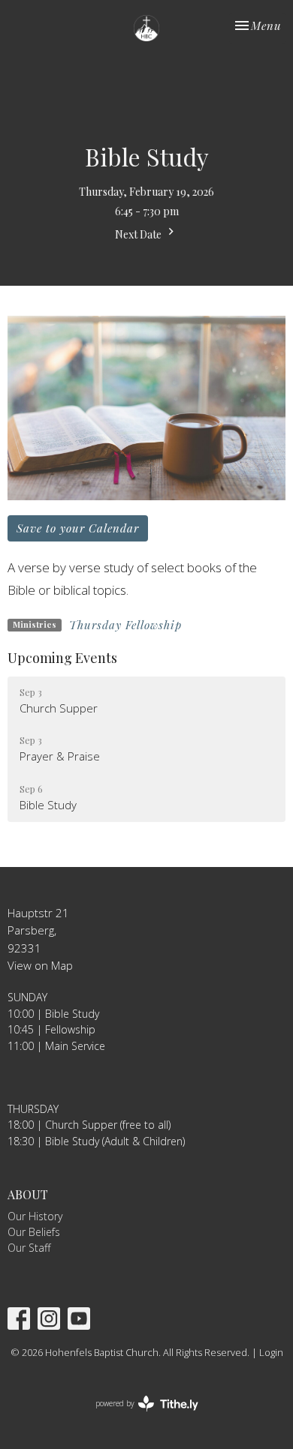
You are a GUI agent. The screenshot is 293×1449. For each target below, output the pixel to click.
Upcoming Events (62, 658)
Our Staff (29, 1247)
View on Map (40, 965)
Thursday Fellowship (125, 624)
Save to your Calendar (78, 528)
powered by (138, 1416)
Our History (35, 1216)
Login (271, 1352)
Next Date (139, 234)
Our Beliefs (34, 1232)
